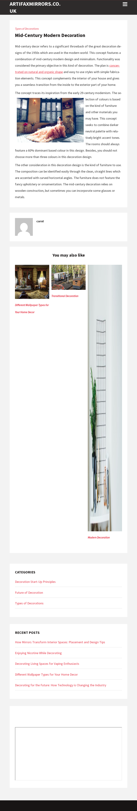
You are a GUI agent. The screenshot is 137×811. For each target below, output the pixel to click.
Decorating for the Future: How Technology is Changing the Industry (60, 685)
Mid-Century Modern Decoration (50, 35)
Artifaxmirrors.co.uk (35, 7)
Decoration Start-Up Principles (35, 582)
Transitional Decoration (64, 296)
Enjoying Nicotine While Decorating (38, 653)
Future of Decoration (29, 592)
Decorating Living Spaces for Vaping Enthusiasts (47, 664)
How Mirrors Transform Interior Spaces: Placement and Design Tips (60, 642)
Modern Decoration (99, 537)
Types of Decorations (27, 28)
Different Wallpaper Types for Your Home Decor (46, 674)
